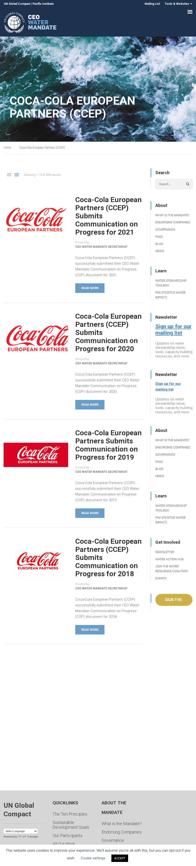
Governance (165, 229)
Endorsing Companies (172, 222)
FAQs (159, 236)
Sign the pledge (173, 601)
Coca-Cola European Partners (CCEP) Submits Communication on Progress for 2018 (108, 557)
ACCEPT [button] (119, 858)
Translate (32, 836)
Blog (159, 244)
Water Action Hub (169, 559)
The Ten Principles (70, 814)
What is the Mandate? (172, 215)
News (159, 251)
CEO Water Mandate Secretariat (101, 246)
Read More (89, 288)
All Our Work (64, 843)
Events (160, 578)
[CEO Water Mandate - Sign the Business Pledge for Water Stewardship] (30, 23)
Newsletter (164, 552)
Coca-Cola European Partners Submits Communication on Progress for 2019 (108, 445)
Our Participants (67, 835)
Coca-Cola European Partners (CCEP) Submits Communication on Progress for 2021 (108, 216)
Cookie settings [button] (93, 858)
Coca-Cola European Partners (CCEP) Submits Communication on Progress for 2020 (108, 332)
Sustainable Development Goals (71, 825)
